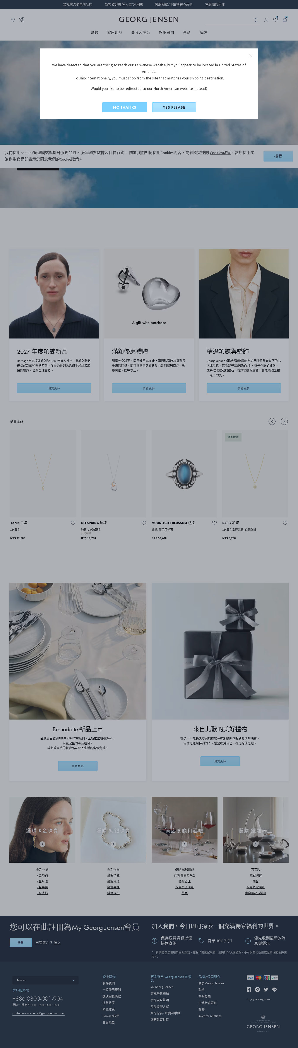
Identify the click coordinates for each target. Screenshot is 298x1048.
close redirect (251, 55)
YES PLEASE (174, 107)
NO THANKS (124, 107)
